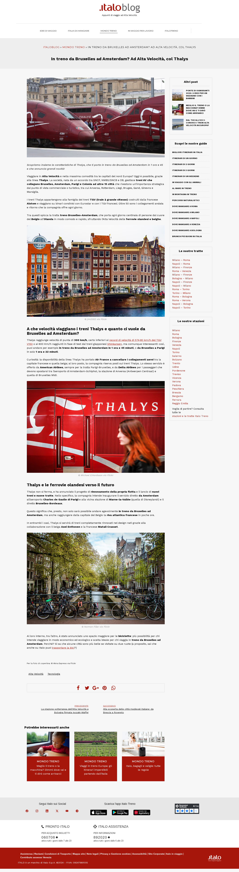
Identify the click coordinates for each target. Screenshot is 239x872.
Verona (176, 381)
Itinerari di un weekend (185, 176)
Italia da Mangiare (78, 31)
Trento (176, 363)
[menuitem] (171, 31)
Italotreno (171, 31)
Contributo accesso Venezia (35, 857)
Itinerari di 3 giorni (183, 170)
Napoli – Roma (181, 263)
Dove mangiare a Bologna (187, 230)
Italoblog (51, 47)
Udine (175, 366)
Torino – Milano (181, 293)
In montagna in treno (184, 194)
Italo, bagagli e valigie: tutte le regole (143, 767)
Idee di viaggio (48, 31)
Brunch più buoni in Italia (187, 236)
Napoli (176, 348)
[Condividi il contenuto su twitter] (87, 687)
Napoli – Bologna (182, 303)
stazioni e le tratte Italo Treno (190, 416)
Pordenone (178, 370)
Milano (176, 330)
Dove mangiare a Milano (185, 212)
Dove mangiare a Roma (185, 206)
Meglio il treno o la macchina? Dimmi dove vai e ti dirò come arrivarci (48, 769)
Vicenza (176, 377)
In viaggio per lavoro (140, 31)
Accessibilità (139, 854)
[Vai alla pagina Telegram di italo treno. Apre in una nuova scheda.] (77, 811)
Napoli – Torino (181, 307)
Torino (175, 352)
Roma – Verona (181, 300)
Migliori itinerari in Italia (187, 152)
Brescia (176, 392)
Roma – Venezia (181, 271)
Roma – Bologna (182, 296)
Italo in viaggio (174, 854)
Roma (175, 334)
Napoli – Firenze (182, 282)
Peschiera (178, 388)
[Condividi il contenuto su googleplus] (96, 687)
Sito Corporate (156, 854)
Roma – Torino (181, 289)
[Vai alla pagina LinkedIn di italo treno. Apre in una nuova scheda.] (47, 811)
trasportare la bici (63, 647)
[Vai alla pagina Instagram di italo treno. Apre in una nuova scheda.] (37, 811)
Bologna (177, 337)
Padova (176, 385)
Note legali (93, 854)
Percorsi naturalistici (185, 200)
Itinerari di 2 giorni (183, 164)
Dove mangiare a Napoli (185, 218)
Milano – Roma (181, 260)
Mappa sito (79, 854)
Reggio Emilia (180, 403)
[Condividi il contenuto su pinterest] (104, 687)
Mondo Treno (109, 31)
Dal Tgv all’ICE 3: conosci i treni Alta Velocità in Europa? (197, 122)
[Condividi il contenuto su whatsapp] (113, 687)
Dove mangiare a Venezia (186, 224)
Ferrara (176, 399)
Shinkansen (114, 343)
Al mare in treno (182, 188)
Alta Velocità (35, 673)
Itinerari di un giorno (184, 158)
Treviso (176, 374)
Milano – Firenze (182, 267)
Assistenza (26, 854)
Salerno (176, 356)
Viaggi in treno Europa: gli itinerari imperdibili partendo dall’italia (96, 769)
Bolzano (177, 359)
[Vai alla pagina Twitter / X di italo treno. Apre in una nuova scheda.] (57, 811)
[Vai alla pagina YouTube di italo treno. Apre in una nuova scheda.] (67, 811)
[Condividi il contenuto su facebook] (78, 687)
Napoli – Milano (181, 285)
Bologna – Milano (182, 278)
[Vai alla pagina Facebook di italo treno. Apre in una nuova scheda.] (27, 811)
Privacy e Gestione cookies (115, 854)
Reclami (38, 854)
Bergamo (177, 396)
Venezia (176, 345)
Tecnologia (53, 673)
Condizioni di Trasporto (58, 854)
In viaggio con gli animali (186, 182)
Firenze (176, 341)
